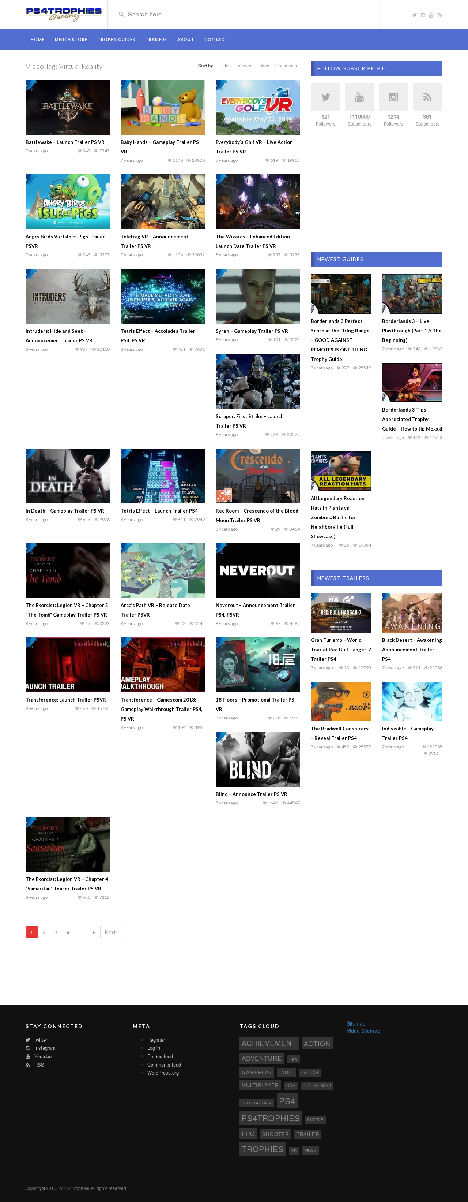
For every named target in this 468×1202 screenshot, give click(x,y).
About (185, 39)
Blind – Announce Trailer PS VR (251, 794)
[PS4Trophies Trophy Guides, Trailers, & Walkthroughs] (64, 14)
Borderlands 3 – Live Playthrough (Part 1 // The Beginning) (412, 330)
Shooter (275, 1134)
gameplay (257, 1072)
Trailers (156, 39)
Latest (226, 65)
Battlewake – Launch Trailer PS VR (65, 142)
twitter (40, 1039)
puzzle (315, 1119)
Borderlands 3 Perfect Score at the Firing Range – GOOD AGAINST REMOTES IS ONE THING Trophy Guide (340, 340)
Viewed (245, 65)
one (290, 1085)
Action (317, 1043)
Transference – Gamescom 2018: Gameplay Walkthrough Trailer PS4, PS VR (162, 709)
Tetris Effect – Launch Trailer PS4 (159, 511)
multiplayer (260, 1085)
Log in (153, 1047)
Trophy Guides (116, 39)
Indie (286, 1072)
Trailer (308, 1134)
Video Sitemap (363, 1030)
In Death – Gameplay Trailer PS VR (65, 511)
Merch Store (71, 39)
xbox (310, 1150)
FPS (293, 1059)
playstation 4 (257, 1102)
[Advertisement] (376, 189)
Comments (286, 65)
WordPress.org (163, 1072)
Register (156, 1039)
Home (38, 39)
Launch (309, 1072)
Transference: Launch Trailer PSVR (66, 700)
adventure (262, 1058)
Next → (113, 932)
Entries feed (160, 1056)
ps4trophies (271, 1117)
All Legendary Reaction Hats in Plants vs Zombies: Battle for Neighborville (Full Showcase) (338, 517)
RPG (248, 1134)
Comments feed (164, 1064)
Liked (263, 65)
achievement (269, 1043)
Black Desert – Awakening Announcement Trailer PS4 (412, 649)
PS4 (287, 1100)
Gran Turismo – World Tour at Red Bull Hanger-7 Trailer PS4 (341, 649)
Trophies (263, 1148)
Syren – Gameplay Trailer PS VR (252, 331)
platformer (317, 1085)
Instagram (44, 1047)
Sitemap (356, 1023)
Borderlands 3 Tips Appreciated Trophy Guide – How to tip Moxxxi (412, 419)
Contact (216, 39)
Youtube (42, 1056)
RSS (38, 1064)
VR (294, 1150)
